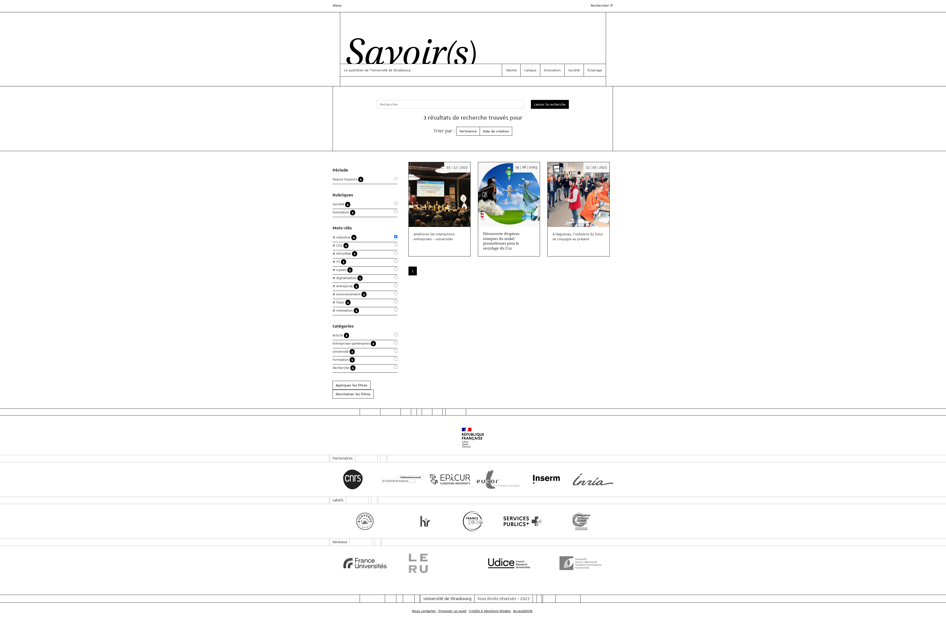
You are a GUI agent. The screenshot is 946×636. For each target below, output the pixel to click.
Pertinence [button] (468, 131)
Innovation (552, 70)
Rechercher (602, 5)
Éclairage (595, 70)
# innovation (345, 310)
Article (340, 335)
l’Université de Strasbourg (390, 70)
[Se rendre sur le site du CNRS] (353, 479)
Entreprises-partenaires (353, 343)
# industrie (344, 237)
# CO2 (340, 245)
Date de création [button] (496, 131)
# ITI (338, 261)
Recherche (343, 368)
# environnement (349, 294)
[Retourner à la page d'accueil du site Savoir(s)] (408, 55)
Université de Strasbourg (447, 598)
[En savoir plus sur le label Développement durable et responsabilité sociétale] (581, 521)
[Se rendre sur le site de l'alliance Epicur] (449, 479)
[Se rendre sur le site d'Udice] (509, 563)
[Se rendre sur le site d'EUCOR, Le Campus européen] (497, 479)
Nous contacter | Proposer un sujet (439, 611)
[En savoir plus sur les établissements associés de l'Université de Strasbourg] (401, 479)
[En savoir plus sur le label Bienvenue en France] (365, 521)
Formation (343, 359)
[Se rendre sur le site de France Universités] (365, 563)
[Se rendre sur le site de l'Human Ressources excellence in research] (425, 521)
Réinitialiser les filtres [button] (353, 394)
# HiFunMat (344, 253)
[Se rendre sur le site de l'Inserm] (545, 479)
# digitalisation (347, 278)
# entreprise (345, 286)
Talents (511, 70)
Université (343, 351)
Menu (337, 5)
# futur (341, 302)
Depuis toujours (347, 179)
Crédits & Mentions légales (490, 611)
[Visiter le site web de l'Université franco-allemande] (581, 563)
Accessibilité (523, 611)
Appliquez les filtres (351, 385)
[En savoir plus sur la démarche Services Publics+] (521, 521)
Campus (530, 70)
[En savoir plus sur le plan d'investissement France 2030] (473, 521)
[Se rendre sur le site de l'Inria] (593, 479)
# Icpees (342, 270)
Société (574, 70)
